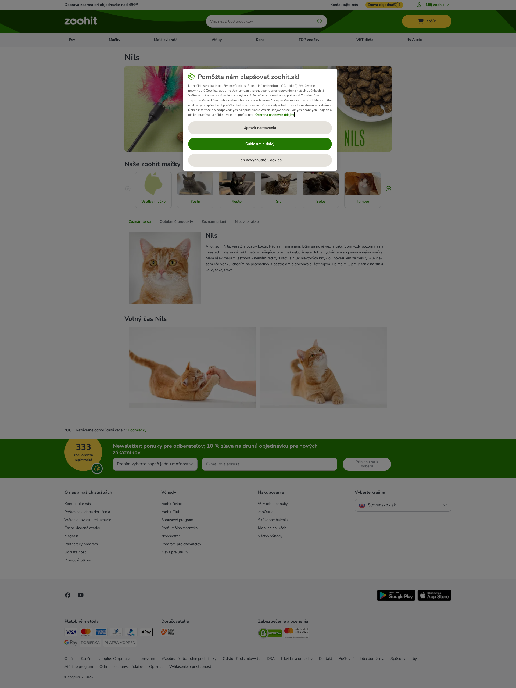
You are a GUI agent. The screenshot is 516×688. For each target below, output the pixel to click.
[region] (260, 120)
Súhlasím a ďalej (259, 143)
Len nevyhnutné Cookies (260, 160)
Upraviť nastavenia (259, 127)
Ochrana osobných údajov (274, 115)
